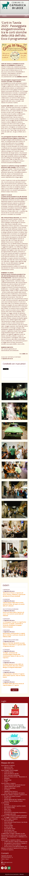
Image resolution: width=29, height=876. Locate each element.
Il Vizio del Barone (8, 772)
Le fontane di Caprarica (7, 849)
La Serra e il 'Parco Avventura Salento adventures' (14, 815)
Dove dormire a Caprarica (8, 765)
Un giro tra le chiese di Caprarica (12, 845)
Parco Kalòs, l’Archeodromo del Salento (14, 793)
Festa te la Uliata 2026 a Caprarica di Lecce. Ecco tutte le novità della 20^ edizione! (13, 614)
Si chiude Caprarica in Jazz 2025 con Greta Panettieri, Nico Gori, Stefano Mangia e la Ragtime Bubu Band (13, 665)
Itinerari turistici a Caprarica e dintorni (11, 840)
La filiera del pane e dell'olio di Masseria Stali (15, 841)
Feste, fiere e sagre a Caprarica (9, 819)
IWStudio (22, 874)
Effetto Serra (7, 809)
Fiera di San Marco (9, 820)
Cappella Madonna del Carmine (12, 786)
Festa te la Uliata (8, 825)
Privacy (3, 864)
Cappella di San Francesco (11, 791)
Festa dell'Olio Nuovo (9, 828)
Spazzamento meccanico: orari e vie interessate (13, 835)
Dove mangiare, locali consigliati (9, 770)
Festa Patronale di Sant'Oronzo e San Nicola (15, 822)
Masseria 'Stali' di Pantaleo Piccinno (13, 801)
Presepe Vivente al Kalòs (10, 832)
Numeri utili (4, 838)
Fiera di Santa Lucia (9, 830)
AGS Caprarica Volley (9, 807)
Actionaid (6, 804)
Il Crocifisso (7, 790)
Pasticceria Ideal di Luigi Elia (11, 773)
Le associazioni (5, 802)
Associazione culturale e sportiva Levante (15, 806)
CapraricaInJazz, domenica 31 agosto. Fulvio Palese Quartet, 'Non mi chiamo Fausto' (14, 675)
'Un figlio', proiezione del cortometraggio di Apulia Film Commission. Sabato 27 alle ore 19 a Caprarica (13, 655)
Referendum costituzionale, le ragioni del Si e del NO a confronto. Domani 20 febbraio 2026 (14, 635)
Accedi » (4, 16)
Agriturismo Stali (8, 767)
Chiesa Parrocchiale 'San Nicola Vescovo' (14, 785)
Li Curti (6, 781)
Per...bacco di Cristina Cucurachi (12, 796)
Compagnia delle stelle (10, 814)
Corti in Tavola (8, 824)
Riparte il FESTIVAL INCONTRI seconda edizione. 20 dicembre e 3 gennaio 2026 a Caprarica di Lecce (14, 644)
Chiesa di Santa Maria (9, 788)
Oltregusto (7, 778)
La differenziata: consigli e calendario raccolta (13, 833)
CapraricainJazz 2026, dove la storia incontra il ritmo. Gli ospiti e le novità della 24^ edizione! (13, 604)
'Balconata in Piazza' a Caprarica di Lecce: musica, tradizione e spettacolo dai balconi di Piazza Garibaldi (14, 594)
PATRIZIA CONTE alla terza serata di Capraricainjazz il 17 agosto (13, 684)
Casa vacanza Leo (9, 768)
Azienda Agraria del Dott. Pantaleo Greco (14, 799)
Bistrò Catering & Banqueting (11, 775)
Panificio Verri (7, 798)
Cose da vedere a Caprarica (8, 783)
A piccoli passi (7, 811)
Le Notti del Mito (8, 827)
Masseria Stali (7, 780)
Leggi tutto (14, 690)
